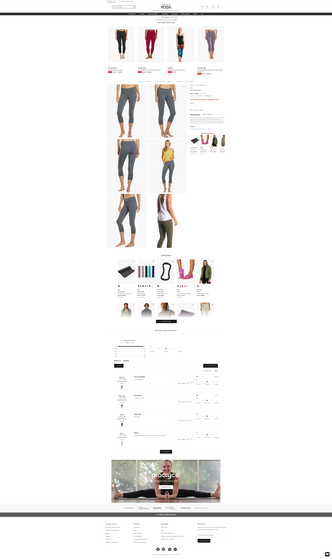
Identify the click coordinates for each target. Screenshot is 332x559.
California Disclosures (140, 542)
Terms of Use (137, 533)
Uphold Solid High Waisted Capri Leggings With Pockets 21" (210, 70)
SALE (202, 14)
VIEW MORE (166, 321)
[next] (207, 17)
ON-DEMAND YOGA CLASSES (126, 1)
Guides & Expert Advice (112, 530)
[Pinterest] (169, 549)
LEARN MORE (166, 487)
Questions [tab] (126, 361)
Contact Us (108, 539)
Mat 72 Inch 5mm (141, 292)
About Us (136, 527)
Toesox (201, 147)
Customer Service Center (112, 527)
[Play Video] (167, 221)
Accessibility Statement (140, 539)
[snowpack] (178, 286)
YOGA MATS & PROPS (153, 14)
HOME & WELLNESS (185, 14)
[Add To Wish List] (184, 86)
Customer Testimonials (167, 533)
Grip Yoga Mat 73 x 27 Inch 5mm (195, 150)
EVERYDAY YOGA (111, 1)
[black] (119, 286)
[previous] (125, 17)
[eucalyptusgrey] (145, 286)
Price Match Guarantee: (163, 17)
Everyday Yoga (194, 147)
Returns (107, 533)
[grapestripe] (182, 286)
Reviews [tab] (117, 361)
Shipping (107, 536)
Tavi (220, 147)
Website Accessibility (111, 542)
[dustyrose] (147, 286)
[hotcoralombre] (187, 286)
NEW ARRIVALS (132, 14)
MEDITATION (174, 14)
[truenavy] (141, 286)
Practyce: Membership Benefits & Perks (172, 536)
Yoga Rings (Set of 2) (162, 292)
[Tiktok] (175, 549)
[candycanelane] (180, 286)
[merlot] (138, 286)
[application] (327, 554)
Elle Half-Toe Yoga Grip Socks (204, 150)
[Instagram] (164, 549)
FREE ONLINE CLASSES (166, 10)
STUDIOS (177, 10)
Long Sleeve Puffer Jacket (213, 150)
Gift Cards (164, 527)
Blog (162, 530)
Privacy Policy (138, 536)
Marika (211, 147)
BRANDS (195, 14)
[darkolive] (150, 286)
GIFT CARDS (156, 10)
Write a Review (211, 366)
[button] (192, 85)
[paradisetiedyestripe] (184, 286)
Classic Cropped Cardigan (223, 150)
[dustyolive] (197, 286)
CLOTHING (141, 14)
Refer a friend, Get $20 (167, 539)
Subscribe (204, 540)
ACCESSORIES (164, 14)
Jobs (135, 530)
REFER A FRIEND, (167, 514)
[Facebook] (158, 549)
